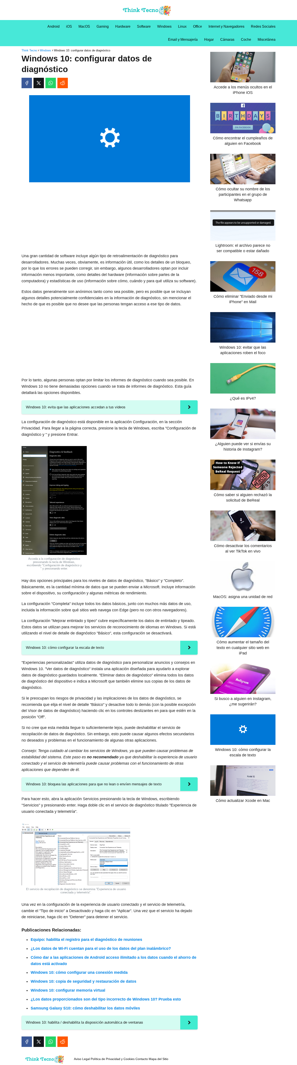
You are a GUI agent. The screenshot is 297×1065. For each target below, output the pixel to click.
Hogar (209, 39)
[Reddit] (62, 83)
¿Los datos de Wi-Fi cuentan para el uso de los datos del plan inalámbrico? (101, 948)
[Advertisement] (110, 218)
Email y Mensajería (183, 39)
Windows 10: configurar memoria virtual (68, 990)
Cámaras (227, 39)
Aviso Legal (82, 1059)
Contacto (141, 1059)
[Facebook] (27, 83)
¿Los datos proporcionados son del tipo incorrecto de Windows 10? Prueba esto (106, 999)
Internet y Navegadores (226, 26)
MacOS (84, 26)
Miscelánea (266, 39)
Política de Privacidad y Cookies (113, 1059)
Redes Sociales (263, 26)
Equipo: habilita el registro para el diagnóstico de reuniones (86, 939)
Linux (182, 26)
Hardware (122, 26)
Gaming (103, 26)
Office (197, 26)
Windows (164, 26)
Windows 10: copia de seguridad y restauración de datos (83, 981)
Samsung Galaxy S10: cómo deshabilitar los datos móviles (85, 1008)
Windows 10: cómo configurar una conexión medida (79, 972)
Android (53, 26)
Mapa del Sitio (158, 1059)
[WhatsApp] (50, 83)
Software (144, 26)
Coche (246, 39)
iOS (69, 26)
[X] (38, 83)
